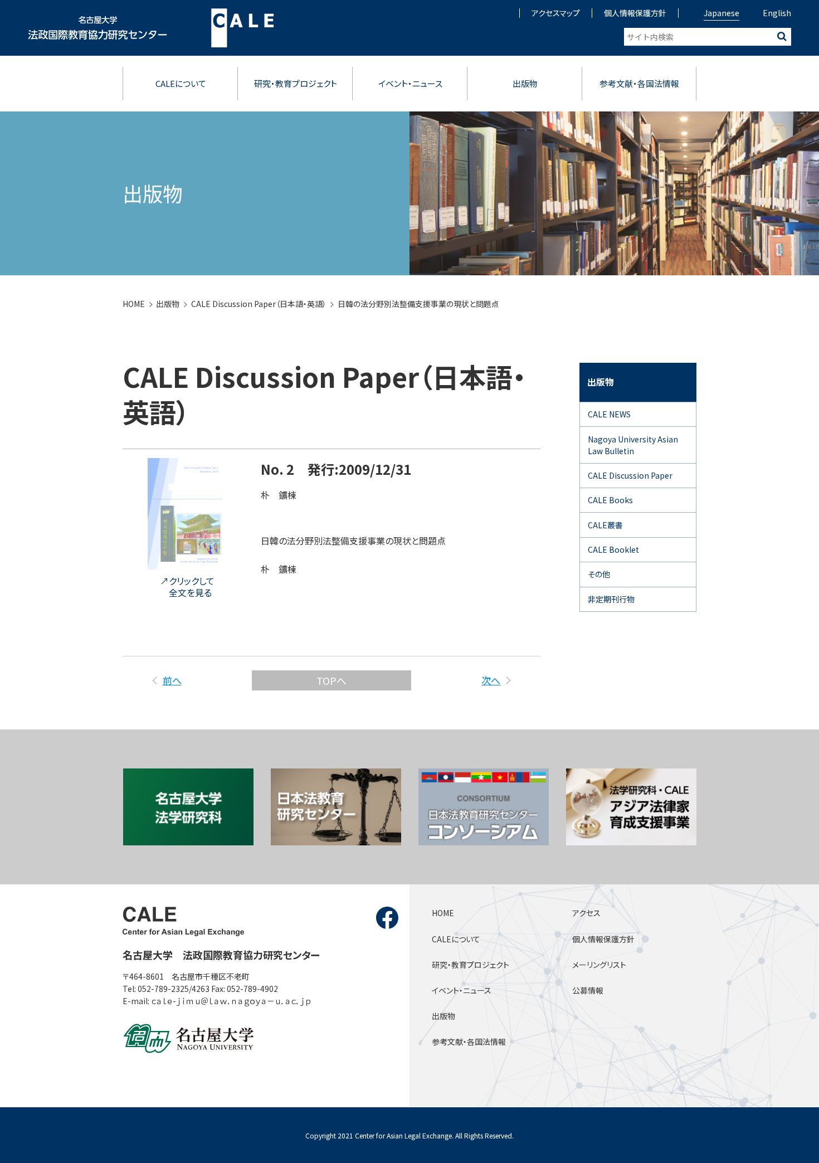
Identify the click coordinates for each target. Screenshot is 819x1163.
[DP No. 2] (187, 561)
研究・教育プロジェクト (295, 83)
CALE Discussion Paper (630, 475)
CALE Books (610, 499)
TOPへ (331, 680)
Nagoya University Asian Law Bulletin (633, 445)
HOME (134, 303)
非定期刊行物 (611, 599)
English (777, 12)
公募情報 (587, 990)
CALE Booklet (613, 549)
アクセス (586, 912)
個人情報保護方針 (635, 12)
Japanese (721, 12)
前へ (172, 680)
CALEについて (180, 83)
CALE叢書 (605, 525)
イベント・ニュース (410, 83)
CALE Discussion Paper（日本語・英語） (258, 303)
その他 (599, 574)
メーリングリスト (599, 964)
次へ (490, 680)
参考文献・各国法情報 (639, 83)
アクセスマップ (556, 12)
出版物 (525, 83)
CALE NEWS (609, 414)
